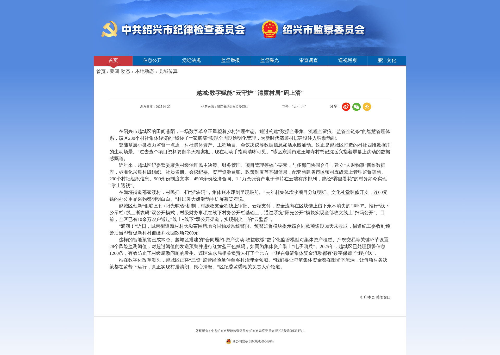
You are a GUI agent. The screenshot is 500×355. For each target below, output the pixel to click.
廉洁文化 (386, 60)
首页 (113, 60)
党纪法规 (191, 60)
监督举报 (230, 60)
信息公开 (152, 60)
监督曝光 (269, 60)
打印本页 (367, 297)
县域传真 (168, 71)
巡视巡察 (347, 60)
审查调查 (308, 60)
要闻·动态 (120, 71)
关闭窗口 (383, 297)
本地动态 (144, 71)
